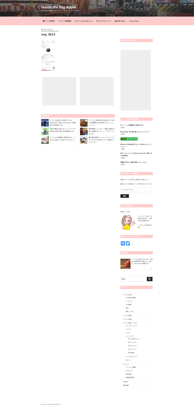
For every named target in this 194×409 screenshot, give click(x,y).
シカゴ (128, 332)
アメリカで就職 (131, 367)
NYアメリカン (132, 342)
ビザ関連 (128, 304)
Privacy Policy (134, 21)
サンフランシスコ (131, 326)
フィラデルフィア (131, 356)
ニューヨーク (130, 336)
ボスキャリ (129, 370)
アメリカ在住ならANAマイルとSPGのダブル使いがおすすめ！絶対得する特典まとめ (63, 122)
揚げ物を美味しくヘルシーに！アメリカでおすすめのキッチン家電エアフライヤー (101, 140)
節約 (127, 308)
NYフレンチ (132, 349)
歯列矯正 (126, 385)
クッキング (129, 301)
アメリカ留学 (127, 315)
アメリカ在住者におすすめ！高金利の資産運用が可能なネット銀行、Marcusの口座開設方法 (142, 261)
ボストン (128, 360)
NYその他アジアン (134, 339)
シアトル (128, 329)
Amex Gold (138, 153)
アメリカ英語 (127, 319)
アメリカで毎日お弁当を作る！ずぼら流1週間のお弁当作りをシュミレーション (101, 122)
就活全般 (128, 374)
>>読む (122, 127)
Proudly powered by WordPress (51, 404)
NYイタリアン (132, 346)
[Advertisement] (59, 91)
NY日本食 (131, 352)
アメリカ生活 (127, 295)
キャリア (126, 364)
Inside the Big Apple (58, 7)
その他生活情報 (131, 297)
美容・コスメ (130, 311)
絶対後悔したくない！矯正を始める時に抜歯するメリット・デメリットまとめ (101, 131)
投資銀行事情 (130, 377)
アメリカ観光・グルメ (130, 323)
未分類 (125, 382)
